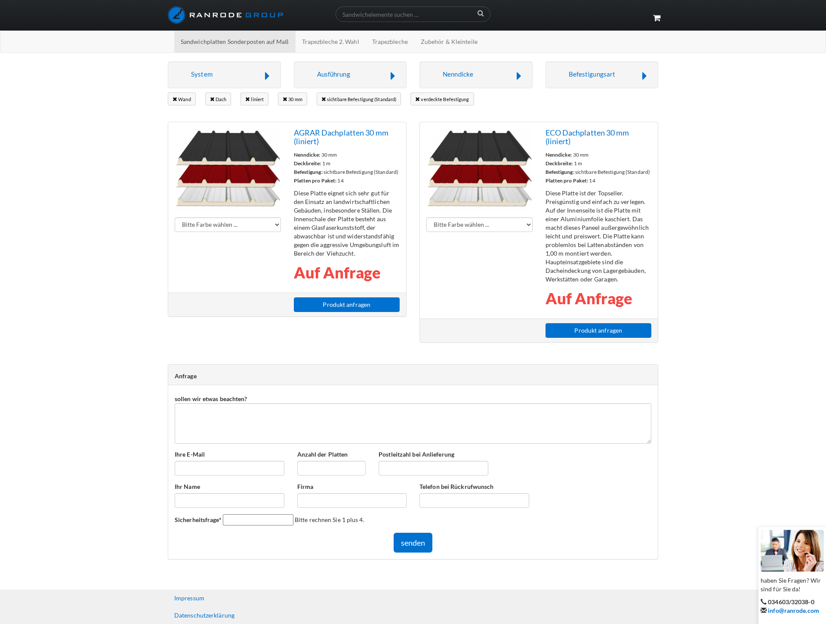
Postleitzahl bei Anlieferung (416, 454)
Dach (221, 99)
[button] (224, 74)
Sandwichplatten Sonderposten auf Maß (235, 41)
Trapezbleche (390, 41)
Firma (305, 486)
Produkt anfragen (346, 304)
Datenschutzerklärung (204, 615)
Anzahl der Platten (322, 454)
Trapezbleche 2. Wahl (330, 41)
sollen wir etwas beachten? (211, 398)
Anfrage (186, 376)
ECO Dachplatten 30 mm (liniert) (587, 137)
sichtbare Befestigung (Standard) (361, 99)
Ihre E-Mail (190, 454)
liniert (257, 99)
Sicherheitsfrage (198, 519)
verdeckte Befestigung (444, 99)
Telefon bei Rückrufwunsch (456, 486)
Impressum (189, 598)
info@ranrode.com (793, 610)
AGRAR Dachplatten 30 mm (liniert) (341, 137)
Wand (184, 99)
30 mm (294, 99)
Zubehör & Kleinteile (449, 41)
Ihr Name (187, 486)
